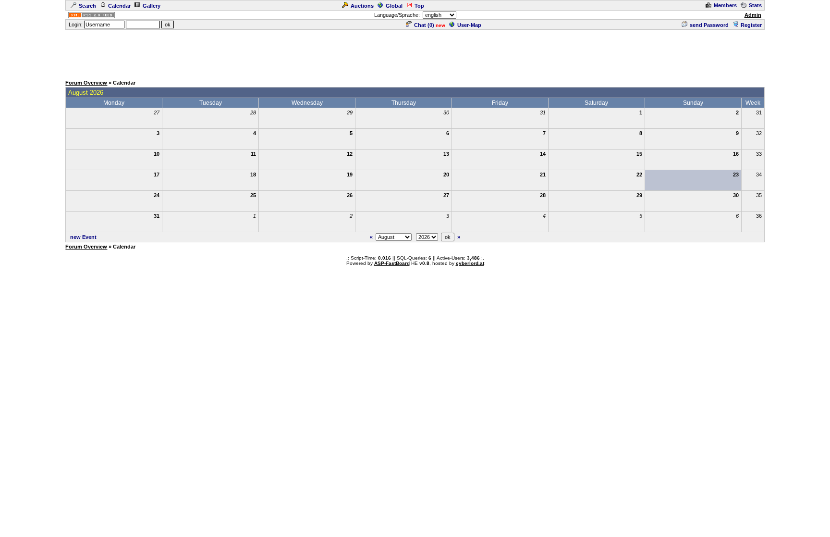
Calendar (119, 6)
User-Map (469, 25)
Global (394, 6)
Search (87, 6)
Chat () (424, 25)
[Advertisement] (415, 52)
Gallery (151, 6)
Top (419, 6)
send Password (709, 25)
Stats (755, 5)
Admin (753, 15)
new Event (83, 237)
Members (725, 5)
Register (751, 25)
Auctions (362, 6)
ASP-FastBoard (392, 263)
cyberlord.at (470, 263)
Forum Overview (86, 83)
